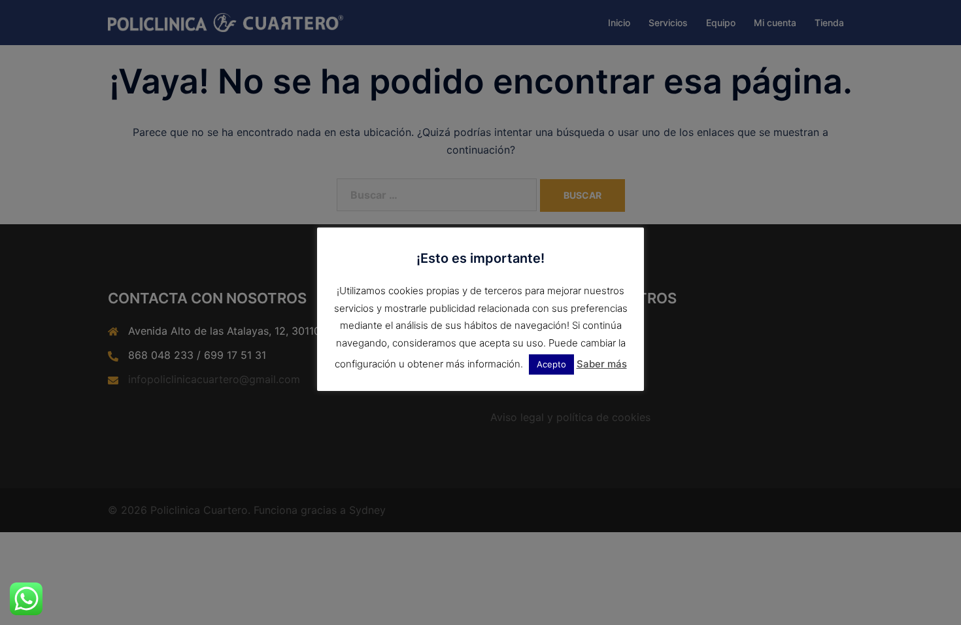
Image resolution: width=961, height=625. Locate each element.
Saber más (602, 364)
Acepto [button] (551, 364)
